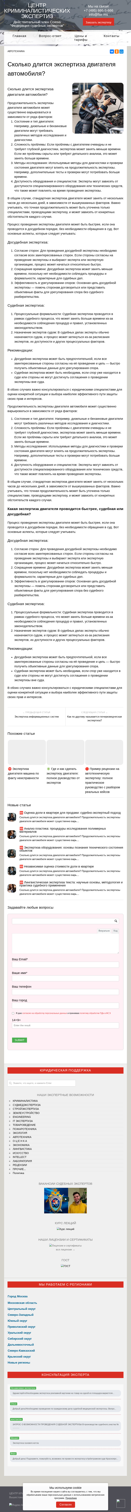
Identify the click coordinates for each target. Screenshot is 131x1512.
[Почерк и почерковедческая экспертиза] (65, 1229)
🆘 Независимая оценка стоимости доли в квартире (56, 866)
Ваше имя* (19, 973)
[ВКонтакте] (112, 51)
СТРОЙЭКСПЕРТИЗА (26, 1108)
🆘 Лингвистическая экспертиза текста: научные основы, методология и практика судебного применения (71, 884)
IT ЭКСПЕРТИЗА (23, 1121)
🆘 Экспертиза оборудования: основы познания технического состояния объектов (71, 849)
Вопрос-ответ (50, 36)
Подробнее (71, 1498)
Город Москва (17, 1296)
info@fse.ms (98, 14)
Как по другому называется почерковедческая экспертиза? (94, 718)
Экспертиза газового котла (26, 1443)
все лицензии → (65, 1249)
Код (116, 930)
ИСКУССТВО (21, 1153)
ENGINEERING (22, 1116)
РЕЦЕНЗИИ (20, 1165)
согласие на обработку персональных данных (44, 1013)
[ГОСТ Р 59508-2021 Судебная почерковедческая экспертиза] (65, 1266)
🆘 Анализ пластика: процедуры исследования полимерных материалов (62, 830)
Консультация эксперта (65, 1375)
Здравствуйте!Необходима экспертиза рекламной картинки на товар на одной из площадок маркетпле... (63, 1393)
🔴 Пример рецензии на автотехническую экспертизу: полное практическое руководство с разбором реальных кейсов (102, 780)
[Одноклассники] (117, 51)
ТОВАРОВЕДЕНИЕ (24, 1124)
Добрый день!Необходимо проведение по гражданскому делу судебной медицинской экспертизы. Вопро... (64, 1409)
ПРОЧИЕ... (19, 1169)
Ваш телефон (21, 986)
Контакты (111, 36)
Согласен (66, 1504)
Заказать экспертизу (98, 22)
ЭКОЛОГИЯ (20, 1132)
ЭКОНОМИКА (21, 1145)
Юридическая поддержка (65, 1070)
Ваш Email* (20, 959)
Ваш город (19, 1000)
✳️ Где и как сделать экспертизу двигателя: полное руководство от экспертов (63, 775)
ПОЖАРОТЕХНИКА (25, 1129)
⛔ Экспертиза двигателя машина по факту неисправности (23, 773)
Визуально (104, 930)
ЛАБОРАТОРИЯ (22, 1161)
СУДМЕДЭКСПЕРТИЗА (27, 1104)
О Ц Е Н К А (20, 1141)
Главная (19, 36)
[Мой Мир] (121, 51)
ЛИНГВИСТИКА (22, 1149)
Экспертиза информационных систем (36, 716)
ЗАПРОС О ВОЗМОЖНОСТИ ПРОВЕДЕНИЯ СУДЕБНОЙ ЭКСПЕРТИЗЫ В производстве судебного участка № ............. (66, 1426)
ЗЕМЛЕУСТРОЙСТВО (26, 1113)
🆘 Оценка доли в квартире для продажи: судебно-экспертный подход (70, 812)
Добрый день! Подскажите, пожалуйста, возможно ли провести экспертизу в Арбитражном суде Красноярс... (65, 1459)
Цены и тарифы (81, 38)
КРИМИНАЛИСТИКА (25, 1100)
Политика (18, 1173)
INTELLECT (19, 1157)
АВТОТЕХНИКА (16, 51)
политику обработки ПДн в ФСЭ (95, 1013)
